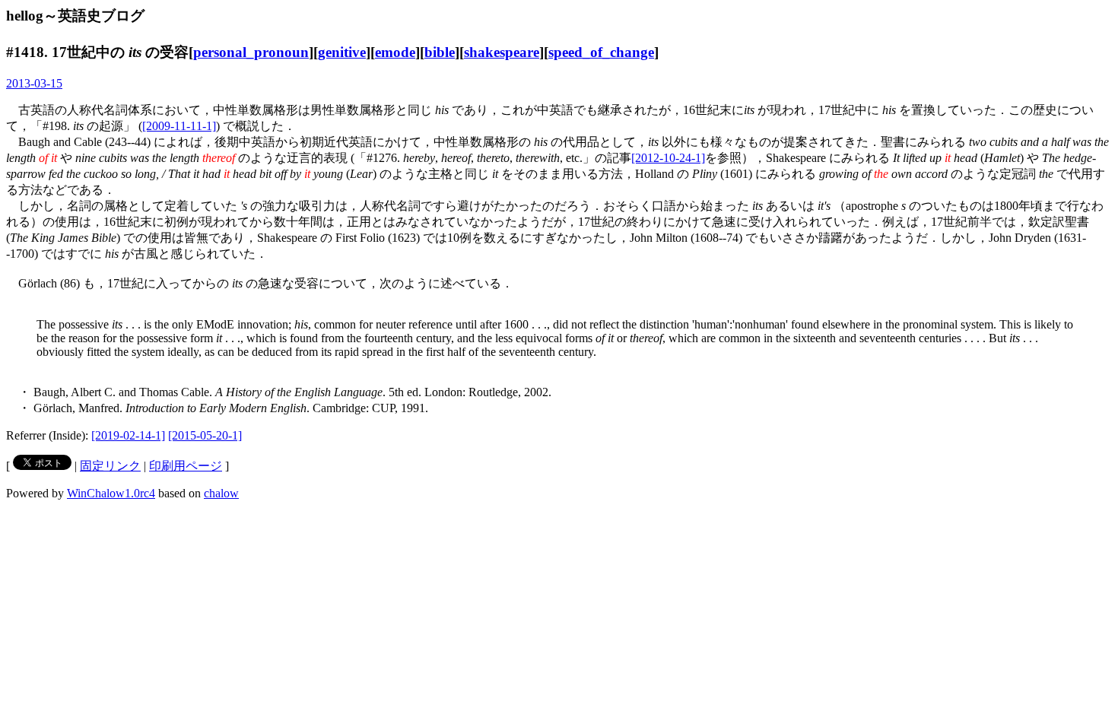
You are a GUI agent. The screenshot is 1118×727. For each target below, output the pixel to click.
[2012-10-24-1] (668, 157)
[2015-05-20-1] (205, 435)
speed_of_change (601, 52)
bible (439, 52)
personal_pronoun (251, 52)
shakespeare (501, 52)
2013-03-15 (34, 83)
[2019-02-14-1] (128, 435)
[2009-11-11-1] (179, 125)
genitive (342, 52)
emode (395, 52)
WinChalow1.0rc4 (111, 493)
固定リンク (110, 465)
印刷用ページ (185, 465)
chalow (221, 493)
